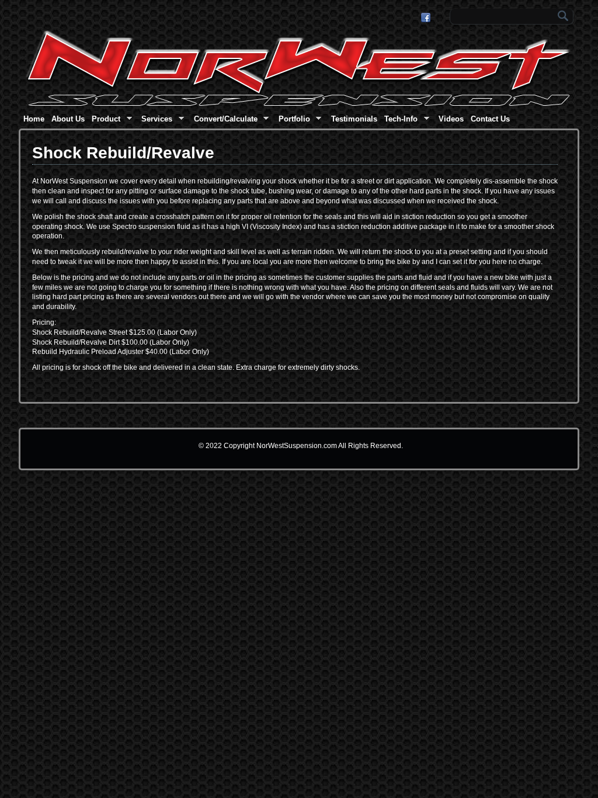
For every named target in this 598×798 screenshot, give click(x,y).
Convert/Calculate (224, 120)
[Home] (299, 104)
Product (104, 120)
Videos (451, 119)
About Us (68, 119)
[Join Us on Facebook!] (427, 17)
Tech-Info (399, 120)
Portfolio (293, 120)
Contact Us (490, 119)
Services (155, 120)
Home (33, 119)
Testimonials (354, 119)
